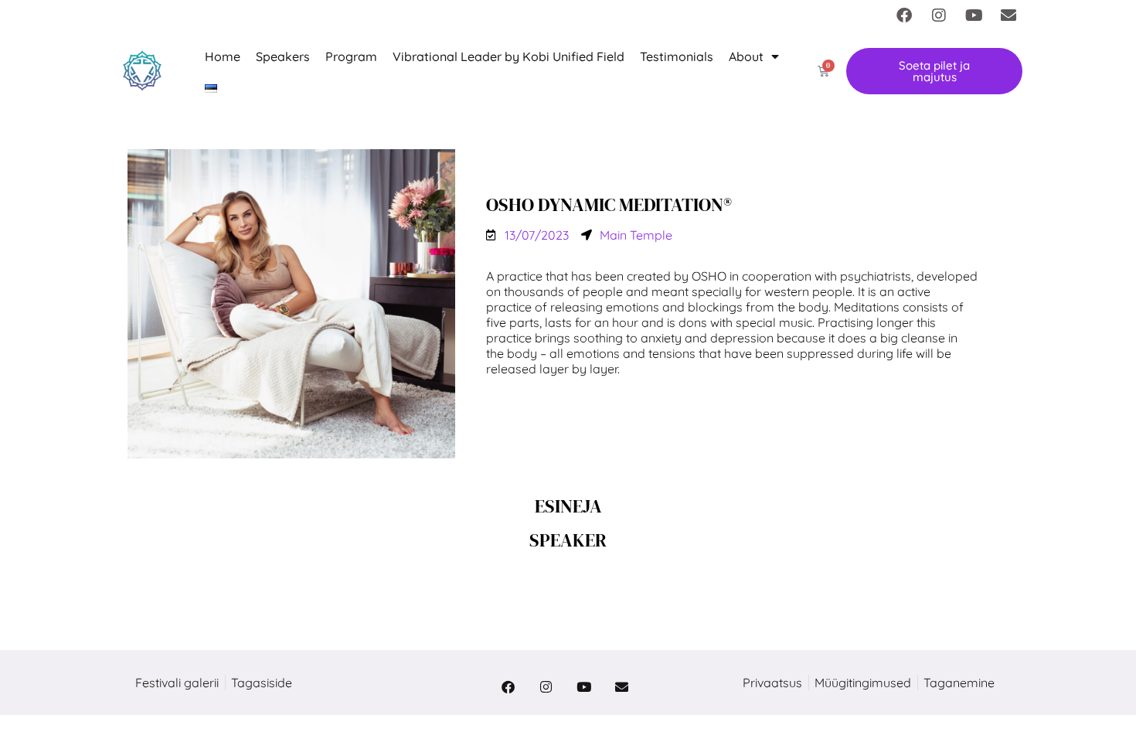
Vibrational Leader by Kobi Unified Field (508, 56)
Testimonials (676, 56)
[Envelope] (1008, 15)
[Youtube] (973, 15)
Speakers (283, 56)
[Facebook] (904, 15)
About (746, 56)
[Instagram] (938, 15)
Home (222, 56)
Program (351, 56)
